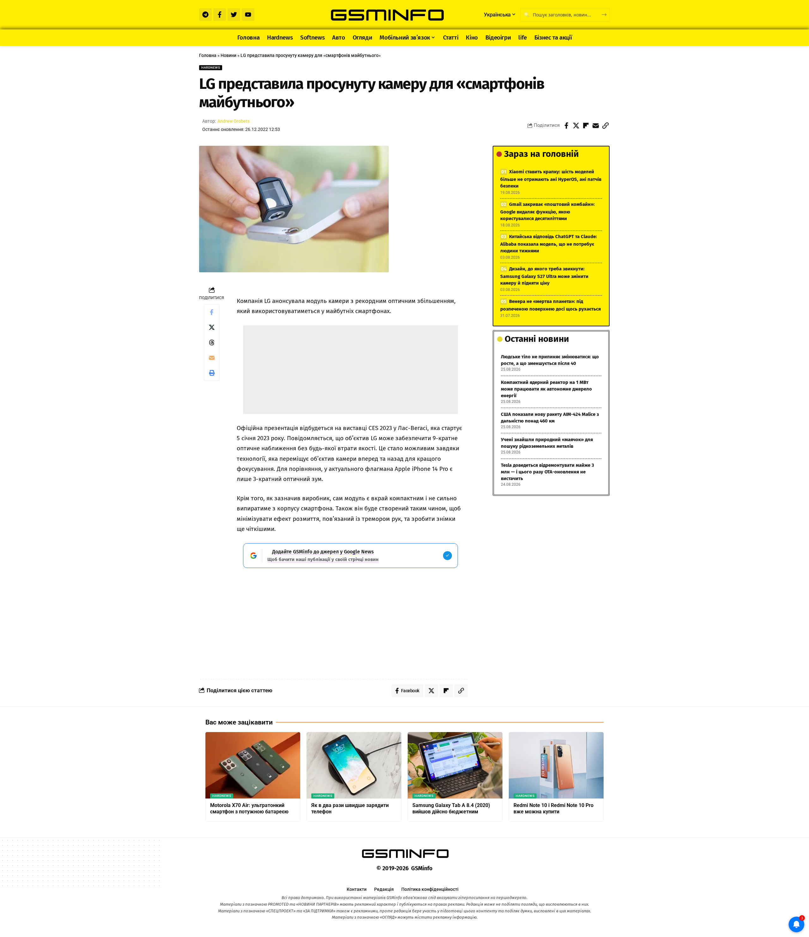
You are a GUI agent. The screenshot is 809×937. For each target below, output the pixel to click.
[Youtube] (248, 14)
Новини (228, 55)
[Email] (595, 125)
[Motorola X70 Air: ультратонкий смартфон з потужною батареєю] (252, 765)
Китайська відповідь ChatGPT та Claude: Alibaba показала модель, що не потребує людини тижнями (548, 244)
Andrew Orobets (233, 121)
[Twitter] (234, 14)
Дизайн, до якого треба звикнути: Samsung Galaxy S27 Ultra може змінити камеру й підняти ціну (544, 276)
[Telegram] (205, 14)
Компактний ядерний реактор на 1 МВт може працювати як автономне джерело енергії (546, 388)
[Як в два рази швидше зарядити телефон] (354, 765)
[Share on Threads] (211, 342)
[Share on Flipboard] (585, 125)
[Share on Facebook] (566, 125)
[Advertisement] (350, 369)
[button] (605, 125)
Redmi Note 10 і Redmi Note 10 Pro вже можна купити (553, 808)
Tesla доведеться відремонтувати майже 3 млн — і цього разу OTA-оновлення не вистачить (547, 471)
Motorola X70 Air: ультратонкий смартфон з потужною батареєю (249, 808)
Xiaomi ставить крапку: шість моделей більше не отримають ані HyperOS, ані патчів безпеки (550, 179)
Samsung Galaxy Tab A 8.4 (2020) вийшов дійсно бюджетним (451, 808)
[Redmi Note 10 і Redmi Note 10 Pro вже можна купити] (556, 765)
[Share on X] (576, 125)
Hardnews (210, 67)
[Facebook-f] (219, 14)
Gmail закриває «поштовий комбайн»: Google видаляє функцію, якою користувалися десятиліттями (547, 211)
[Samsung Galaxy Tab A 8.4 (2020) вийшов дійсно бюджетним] (455, 765)
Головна (207, 55)
